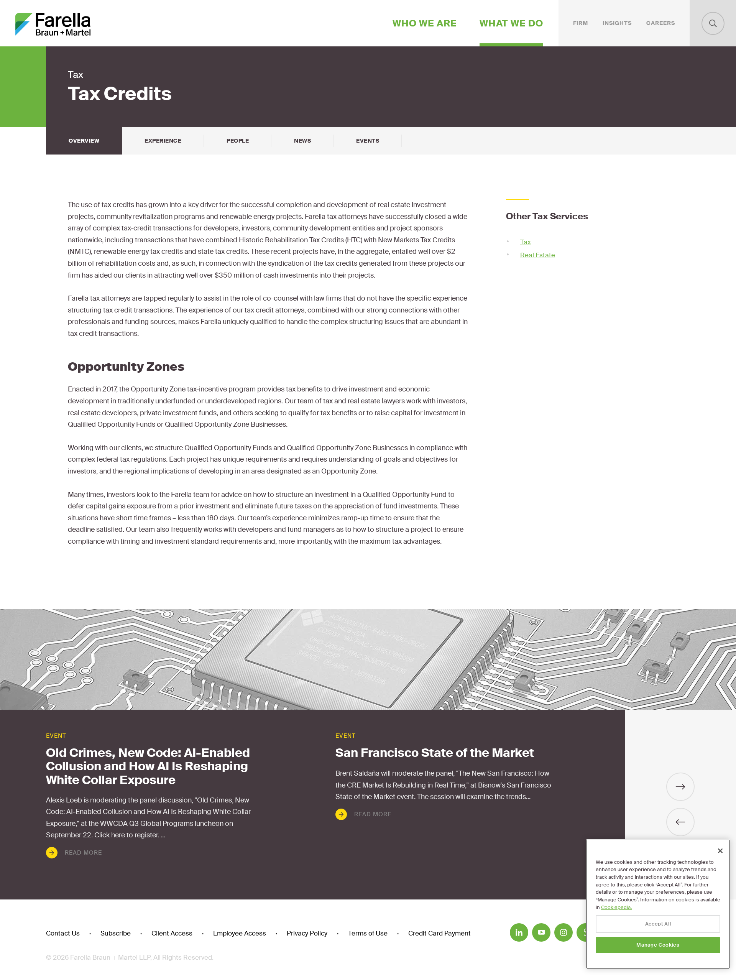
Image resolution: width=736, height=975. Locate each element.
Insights (617, 23)
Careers (660, 23)
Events (367, 140)
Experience (163, 140)
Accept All (658, 924)
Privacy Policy (307, 933)
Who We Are (425, 23)
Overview (84, 140)
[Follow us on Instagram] (563, 932)
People (238, 140)
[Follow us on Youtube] (541, 932)
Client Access (171, 933)
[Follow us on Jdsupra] (586, 932)
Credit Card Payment (439, 933)
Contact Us (63, 933)
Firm (580, 23)
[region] (658, 904)
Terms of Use (368, 933)
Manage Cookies (657, 945)
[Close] (720, 850)
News (302, 140)
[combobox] (713, 23)
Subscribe (115, 933)
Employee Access (239, 933)
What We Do (511, 23)
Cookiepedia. (616, 907)
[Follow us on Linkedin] (519, 932)
